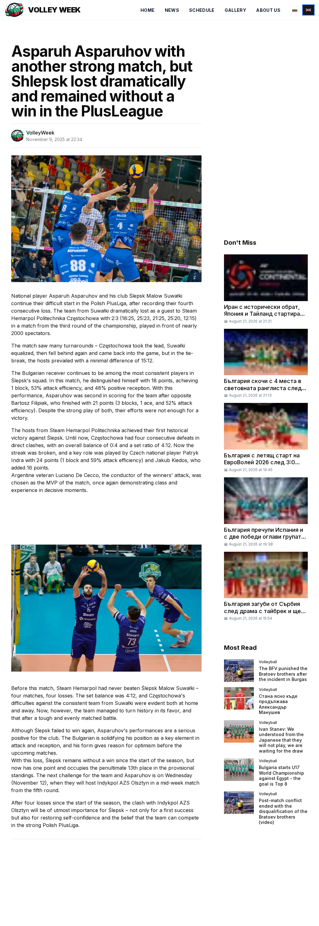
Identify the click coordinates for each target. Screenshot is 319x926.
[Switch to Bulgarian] (294, 10)
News (172, 10)
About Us (268, 10)
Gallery (235, 10)
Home (147, 10)
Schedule (202, 10)
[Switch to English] (308, 10)
